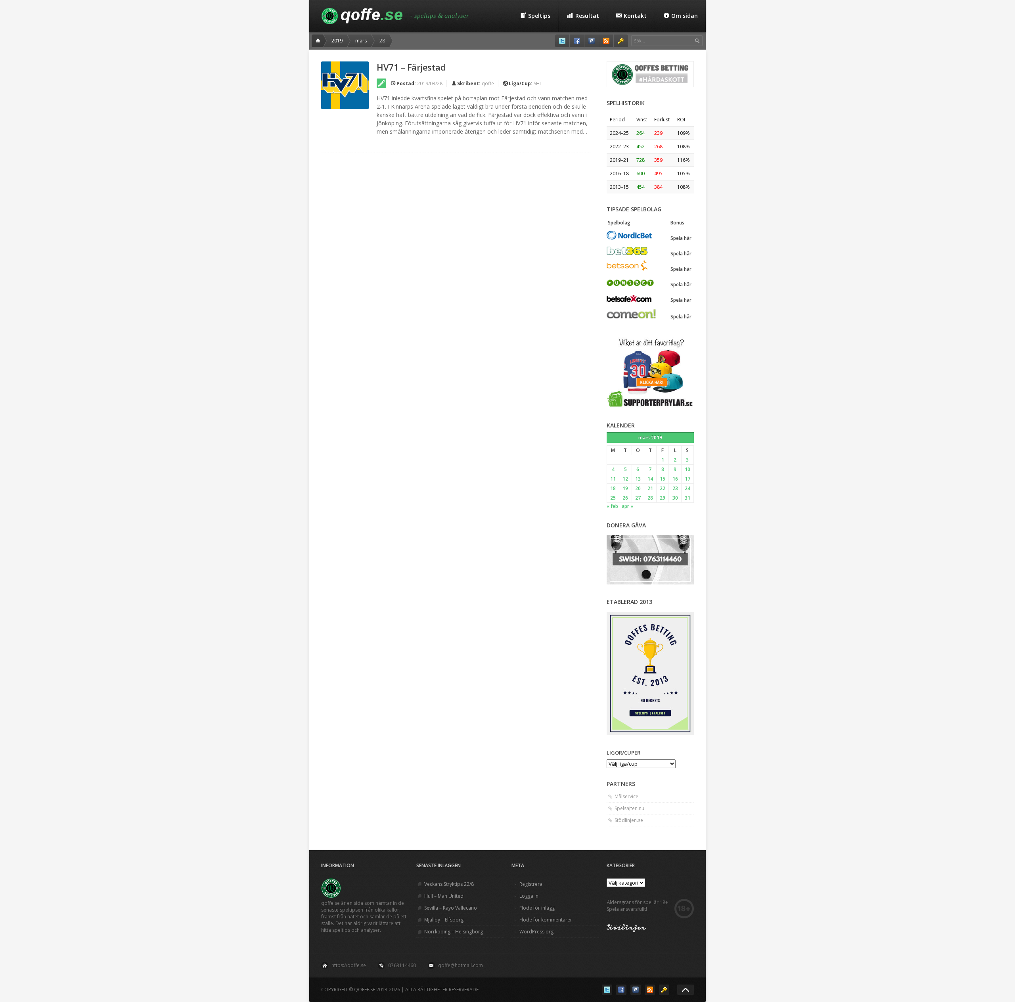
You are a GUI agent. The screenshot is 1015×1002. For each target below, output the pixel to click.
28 (650, 497)
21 (650, 488)
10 (687, 469)
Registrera (530, 884)
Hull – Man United (443, 896)
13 (638, 478)
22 (662, 488)
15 (662, 478)
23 (675, 488)
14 (650, 478)
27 (638, 497)
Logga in (528, 896)
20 (638, 488)
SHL (538, 83)
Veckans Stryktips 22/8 (449, 884)
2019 (337, 40)
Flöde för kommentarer (545, 919)
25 (613, 497)
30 (675, 497)
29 (662, 497)
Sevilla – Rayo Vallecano (450, 907)
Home (319, 40)
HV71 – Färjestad (411, 67)
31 (687, 497)
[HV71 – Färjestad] (345, 85)
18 (613, 488)
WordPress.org (536, 931)
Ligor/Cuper (623, 752)
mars (361, 40)
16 (675, 478)
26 (625, 497)
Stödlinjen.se (629, 820)
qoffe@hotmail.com (460, 965)
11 (613, 478)
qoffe (488, 83)
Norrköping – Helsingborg (453, 931)
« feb (612, 506)
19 (625, 488)
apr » (627, 506)
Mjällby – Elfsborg (443, 919)
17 (687, 478)
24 (687, 488)
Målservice (626, 796)
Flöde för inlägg (537, 907)
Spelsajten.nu (629, 808)
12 (625, 478)
